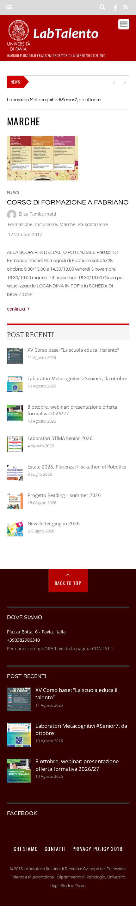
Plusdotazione (93, 224)
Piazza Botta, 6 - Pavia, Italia (36, 632)
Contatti (55, 849)
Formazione (20, 224)
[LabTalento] (54, 47)
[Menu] (9, 7)
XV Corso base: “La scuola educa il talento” (73, 350)
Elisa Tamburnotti (37, 214)
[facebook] (115, 7)
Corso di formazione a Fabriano (68, 202)
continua (16, 309)
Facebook (22, 812)
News (13, 192)
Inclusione (46, 224)
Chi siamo (26, 849)
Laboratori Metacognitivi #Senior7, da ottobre (54, 100)
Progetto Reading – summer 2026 (64, 495)
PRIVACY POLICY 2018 (97, 849)
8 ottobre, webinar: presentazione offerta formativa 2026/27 (72, 410)
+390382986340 (23, 640)
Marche (67, 224)
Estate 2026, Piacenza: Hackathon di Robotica (77, 466)
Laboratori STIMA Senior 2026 (60, 438)
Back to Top (68, 583)
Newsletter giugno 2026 (54, 523)
